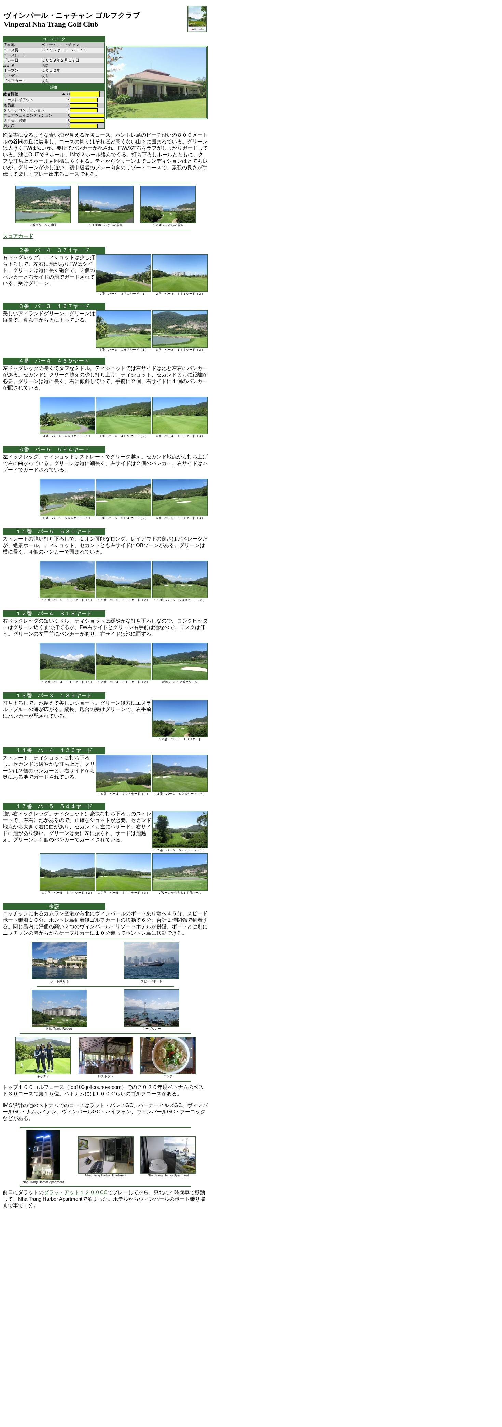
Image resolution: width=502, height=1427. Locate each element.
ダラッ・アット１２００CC (76, 1192)
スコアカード (18, 236)
